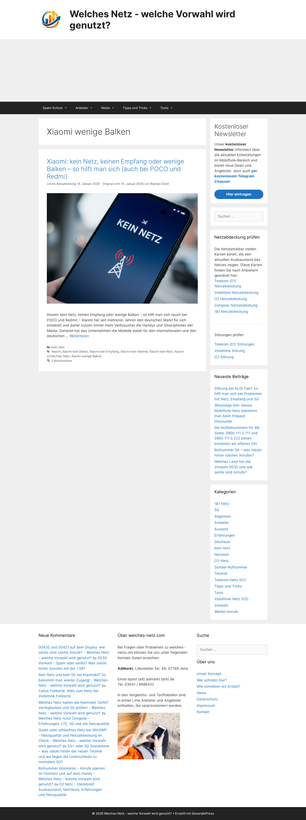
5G (216, 510)
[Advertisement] (153, 70)
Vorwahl (221, 605)
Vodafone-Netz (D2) (231, 599)
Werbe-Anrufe (226, 612)
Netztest (221, 554)
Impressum (206, 706)
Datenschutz (207, 699)
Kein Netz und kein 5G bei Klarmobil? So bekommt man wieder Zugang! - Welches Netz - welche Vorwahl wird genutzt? (73, 680)
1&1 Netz (221, 504)
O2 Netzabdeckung (230, 299)
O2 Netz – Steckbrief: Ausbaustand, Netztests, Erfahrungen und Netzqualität (70, 789)
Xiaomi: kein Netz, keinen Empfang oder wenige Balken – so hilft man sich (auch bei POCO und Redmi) (115, 169)
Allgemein (222, 516)
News (201, 693)
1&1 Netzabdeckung (231, 311)
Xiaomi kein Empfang (104, 351)
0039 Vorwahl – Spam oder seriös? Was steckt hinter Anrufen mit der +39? (73, 663)
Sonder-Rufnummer (230, 567)
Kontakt (203, 712)
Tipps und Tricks (135, 108)
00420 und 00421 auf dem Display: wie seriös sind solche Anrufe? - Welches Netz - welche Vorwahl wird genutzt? (74, 652)
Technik (220, 573)
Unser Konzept (209, 674)
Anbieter (82, 108)
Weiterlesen (79, 336)
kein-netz (58, 347)
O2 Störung (223, 357)
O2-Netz (221, 561)
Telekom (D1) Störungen (234, 344)
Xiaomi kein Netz (161, 351)
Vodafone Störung (229, 351)
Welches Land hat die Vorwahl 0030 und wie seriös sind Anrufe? (233, 466)
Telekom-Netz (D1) (230, 580)
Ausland (221, 529)
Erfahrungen (224, 535)
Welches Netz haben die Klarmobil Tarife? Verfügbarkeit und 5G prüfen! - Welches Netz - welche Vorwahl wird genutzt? (73, 707)
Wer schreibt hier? (212, 680)
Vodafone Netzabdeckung (236, 292)
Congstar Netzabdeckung (235, 305)
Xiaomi (56, 351)
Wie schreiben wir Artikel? (218, 686)
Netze (105, 108)
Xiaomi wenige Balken (86, 356)
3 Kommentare (61, 360)
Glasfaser (222, 542)
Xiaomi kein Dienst (75, 351)
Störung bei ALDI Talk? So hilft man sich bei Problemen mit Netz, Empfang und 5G (238, 393)
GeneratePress (203, 813)
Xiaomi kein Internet (134, 351)
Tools (164, 108)
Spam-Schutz (53, 108)
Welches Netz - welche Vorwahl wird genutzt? (152, 19)
